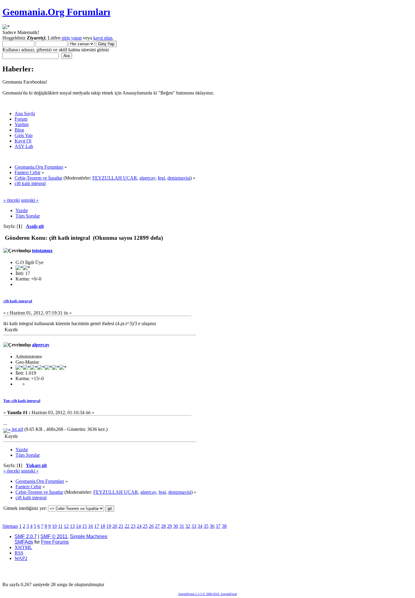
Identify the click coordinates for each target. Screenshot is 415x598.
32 (187, 526)
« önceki (11, 200)
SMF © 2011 (53, 536)
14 (78, 526)
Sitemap (10, 526)
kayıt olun (102, 37)
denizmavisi (178, 177)
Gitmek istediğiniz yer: (25, 508)
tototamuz (42, 250)
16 (90, 526)
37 (218, 526)
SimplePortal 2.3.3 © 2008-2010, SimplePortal (207, 594)
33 (193, 526)
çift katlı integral (17, 301)
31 (181, 526)
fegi (161, 177)
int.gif (17, 429)
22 (127, 526)
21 (120, 526)
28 (163, 526)
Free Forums (55, 542)
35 (206, 526)
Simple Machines (88, 536)
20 (114, 526)
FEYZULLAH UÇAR (114, 177)
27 (157, 526)
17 (96, 526)
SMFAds (24, 542)
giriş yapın (72, 37)
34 (199, 526)
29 (169, 526)
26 (151, 526)
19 (108, 526)
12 (66, 526)
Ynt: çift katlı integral (21, 400)
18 (102, 526)
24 (139, 526)
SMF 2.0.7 (26, 536)
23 (133, 526)
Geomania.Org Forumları (56, 11)
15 (84, 526)
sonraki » (30, 200)
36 (212, 526)
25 (145, 526)
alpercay (147, 177)
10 (54, 526)
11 (60, 526)
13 (72, 526)
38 (224, 526)
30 (175, 526)
